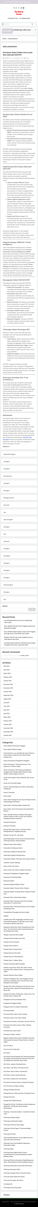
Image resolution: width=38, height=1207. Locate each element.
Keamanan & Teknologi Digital (12, 877)
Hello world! (25, 655)
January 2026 (7, 681)
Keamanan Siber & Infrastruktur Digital (15, 897)
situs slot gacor (8, 519)
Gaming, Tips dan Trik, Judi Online (14, 835)
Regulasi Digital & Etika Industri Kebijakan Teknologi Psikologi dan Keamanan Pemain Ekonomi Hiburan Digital (19, 1040)
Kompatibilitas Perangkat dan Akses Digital (16, 912)
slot (5, 512)
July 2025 (6, 702)
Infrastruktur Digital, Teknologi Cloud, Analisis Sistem (19, 859)
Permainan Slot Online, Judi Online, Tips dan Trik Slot (19, 1021)
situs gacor (7, 556)
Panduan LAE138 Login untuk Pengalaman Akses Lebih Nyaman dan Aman (18, 2)
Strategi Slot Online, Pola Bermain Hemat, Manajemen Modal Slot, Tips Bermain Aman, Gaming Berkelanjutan (19, 1106)
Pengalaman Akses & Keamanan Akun (15, 999)
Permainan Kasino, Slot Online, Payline (15, 1018)
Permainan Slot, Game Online (12, 1031)
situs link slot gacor (9, 454)
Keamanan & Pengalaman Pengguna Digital (16, 873)
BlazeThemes (20, 1203)
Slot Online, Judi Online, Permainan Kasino (16, 1068)
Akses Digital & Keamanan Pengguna (14, 746)
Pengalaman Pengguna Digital (12, 1003)
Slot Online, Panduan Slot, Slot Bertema (15, 1079)
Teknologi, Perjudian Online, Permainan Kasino (17, 1173)
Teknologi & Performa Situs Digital (14, 1125)
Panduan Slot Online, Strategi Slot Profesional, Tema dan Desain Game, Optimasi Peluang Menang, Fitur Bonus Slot (19, 988)
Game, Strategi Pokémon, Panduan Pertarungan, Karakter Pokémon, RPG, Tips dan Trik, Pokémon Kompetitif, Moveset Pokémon (18, 816)
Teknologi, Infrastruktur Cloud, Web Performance (18, 1166)
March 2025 (7, 717)
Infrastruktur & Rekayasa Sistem (13, 848)
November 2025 (8, 688)
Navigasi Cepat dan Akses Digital (13, 935)
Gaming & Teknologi (9, 826)
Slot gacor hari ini (9, 498)
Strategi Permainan (9, 1097)
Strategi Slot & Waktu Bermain (12, 1100)
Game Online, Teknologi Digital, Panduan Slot (17, 805)
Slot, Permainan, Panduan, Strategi (14, 1086)
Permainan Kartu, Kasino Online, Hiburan (15, 1014)
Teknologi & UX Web (10, 1134)
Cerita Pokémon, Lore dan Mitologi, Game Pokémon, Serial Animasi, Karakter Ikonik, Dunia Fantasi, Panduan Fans (19, 755)
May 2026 (6, 666)
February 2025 (8, 721)
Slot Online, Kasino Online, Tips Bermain (15, 1071)
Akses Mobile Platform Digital (12, 749)
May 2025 (6, 710)
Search (4, 606)
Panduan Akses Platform (11, 946)
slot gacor (7, 461)
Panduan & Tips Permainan (11, 942)
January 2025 (7, 724)
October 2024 (7, 735)
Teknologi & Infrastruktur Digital (13, 1121)
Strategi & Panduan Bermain (12, 1089)
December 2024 (8, 728)
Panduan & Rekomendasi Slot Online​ (14, 938)
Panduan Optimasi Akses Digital (13, 975)
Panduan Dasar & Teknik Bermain (13, 956)
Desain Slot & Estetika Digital (12, 783)
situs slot (6, 505)
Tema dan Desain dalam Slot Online (14, 1177)
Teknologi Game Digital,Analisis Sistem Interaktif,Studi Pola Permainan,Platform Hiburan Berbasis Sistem (18, 1154)
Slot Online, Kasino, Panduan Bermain (15, 1075)
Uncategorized (8, 1184)
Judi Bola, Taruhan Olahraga (12, 862)
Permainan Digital (9, 1010)
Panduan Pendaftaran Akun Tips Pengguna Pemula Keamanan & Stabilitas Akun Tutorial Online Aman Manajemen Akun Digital (18, 981)
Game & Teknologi (9, 792)
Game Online (7, 796)
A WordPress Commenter (11, 655)
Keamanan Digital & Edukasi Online (14, 884)
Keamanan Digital (9, 881)
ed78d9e (6, 58)
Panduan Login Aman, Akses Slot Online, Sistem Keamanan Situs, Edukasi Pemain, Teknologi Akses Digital (19, 969)
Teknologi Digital (9, 1149)
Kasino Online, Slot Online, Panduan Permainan (17, 870)
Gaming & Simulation (10, 822)
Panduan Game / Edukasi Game (13, 960)
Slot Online (7, 1053)
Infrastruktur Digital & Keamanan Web (15, 852)
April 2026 (7, 670)
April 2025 (7, 713)
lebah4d (6, 916)
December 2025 (8, 684)
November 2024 (8, 732)
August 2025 (7, 699)
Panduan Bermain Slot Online (12, 953)
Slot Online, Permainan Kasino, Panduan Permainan (19, 1082)
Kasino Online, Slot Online (11, 866)
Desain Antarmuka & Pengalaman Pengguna (16, 761)
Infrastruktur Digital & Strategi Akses (14, 855)
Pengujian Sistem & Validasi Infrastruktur (16, 1007)
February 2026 (8, 677)
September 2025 (8, 695)
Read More (6, 446)
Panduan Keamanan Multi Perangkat (14, 964)
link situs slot (8, 476)
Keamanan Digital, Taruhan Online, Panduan (16, 888)
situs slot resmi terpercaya (11, 1049)
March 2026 (7, 673)
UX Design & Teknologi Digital (12, 1187)
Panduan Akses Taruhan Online (13, 949)
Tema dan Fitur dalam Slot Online (13, 1180)
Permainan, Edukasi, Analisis (12, 1034)
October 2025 (7, 691)
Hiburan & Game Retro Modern (13, 844)
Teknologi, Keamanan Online (12, 1169)
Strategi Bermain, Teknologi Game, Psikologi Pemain (19, 1093)
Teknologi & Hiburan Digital (12, 1117)
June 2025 (7, 706)
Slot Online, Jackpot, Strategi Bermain (15, 1064)
